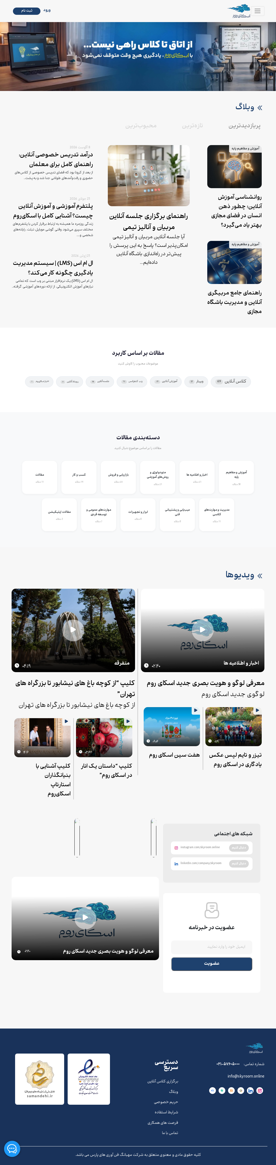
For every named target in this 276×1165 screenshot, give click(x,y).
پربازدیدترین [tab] (245, 126)
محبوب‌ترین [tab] (141, 126)
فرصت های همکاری (163, 1123)
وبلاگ (173, 1092)
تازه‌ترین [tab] (192, 126)
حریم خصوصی (166, 1102)
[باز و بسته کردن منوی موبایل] (258, 11)
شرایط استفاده (166, 1112)
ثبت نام (26, 11)
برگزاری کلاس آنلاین (162, 1082)
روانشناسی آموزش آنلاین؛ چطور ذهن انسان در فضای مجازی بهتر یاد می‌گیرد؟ (236, 212)
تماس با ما (170, 1133)
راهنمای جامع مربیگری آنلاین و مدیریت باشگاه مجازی (234, 303)
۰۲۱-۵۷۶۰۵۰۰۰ (228, 1064)
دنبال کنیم (239, 847)
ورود (47, 10)
